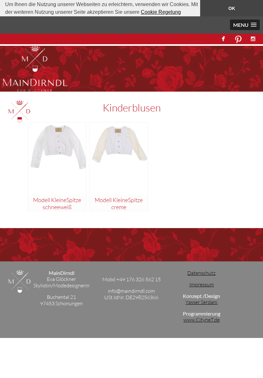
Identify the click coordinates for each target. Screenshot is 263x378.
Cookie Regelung (161, 12)
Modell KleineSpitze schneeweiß (57, 203)
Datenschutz (201, 273)
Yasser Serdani (201, 302)
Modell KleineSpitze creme (119, 203)
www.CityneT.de (201, 319)
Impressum (201, 284)
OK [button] (231, 8)
